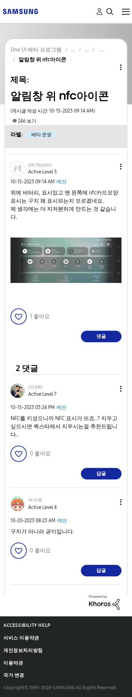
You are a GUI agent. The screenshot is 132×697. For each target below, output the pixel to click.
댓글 (101, 336)
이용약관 (13, 663)
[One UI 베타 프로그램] (20, 11)
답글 (101, 473)
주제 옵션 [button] (109, 67)
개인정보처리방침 (23, 650)
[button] (109, 166)
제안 (61, 182)
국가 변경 (13, 675)
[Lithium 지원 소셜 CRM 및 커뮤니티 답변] (104, 602)
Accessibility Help (26, 625)
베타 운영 (41, 135)
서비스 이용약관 (21, 638)
